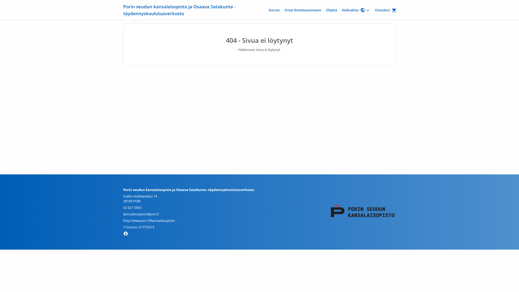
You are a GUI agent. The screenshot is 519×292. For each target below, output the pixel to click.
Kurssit (274, 10)
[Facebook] (126, 234)
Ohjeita (331, 10)
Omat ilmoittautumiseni (302, 10)
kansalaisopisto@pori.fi (141, 214)
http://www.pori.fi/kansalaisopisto (149, 220)
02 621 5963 (132, 207)
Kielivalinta (350, 10)
